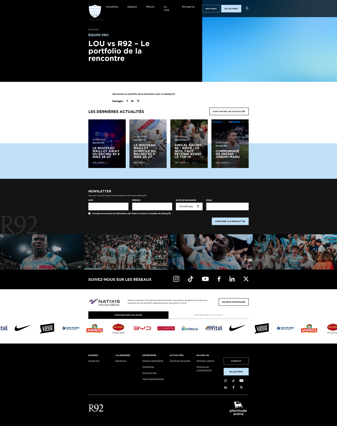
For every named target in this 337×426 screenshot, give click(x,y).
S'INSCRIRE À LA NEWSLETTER (230, 221)
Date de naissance (186, 200)
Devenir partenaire (233, 302)
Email (209, 200)
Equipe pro (93, 361)
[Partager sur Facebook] (127, 101)
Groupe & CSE (149, 373)
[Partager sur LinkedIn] (132, 101)
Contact (236, 361)
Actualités (112, 7)
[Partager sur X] (138, 101)
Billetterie (236, 372)
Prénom (136, 200)
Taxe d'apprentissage (153, 379)
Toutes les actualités (180, 361)
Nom (90, 200)
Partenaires (148, 367)
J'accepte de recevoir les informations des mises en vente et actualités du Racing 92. (131, 213)
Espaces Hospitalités (152, 361)
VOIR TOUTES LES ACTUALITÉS (229, 111)
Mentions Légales (205, 361)
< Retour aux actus (95, 20)
